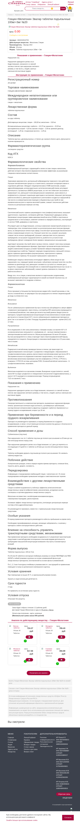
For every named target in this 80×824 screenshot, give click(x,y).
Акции (10, 744)
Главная (10, 14)
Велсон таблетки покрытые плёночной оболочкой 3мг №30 (16, 627)
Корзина (27, 740)
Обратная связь (64, 794)
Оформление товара (31, 742)
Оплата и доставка (30, 749)
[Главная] (14, 2)
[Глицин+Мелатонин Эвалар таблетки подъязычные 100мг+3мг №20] (34, 27)
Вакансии (11, 747)
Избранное (42, 4)
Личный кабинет (30, 737)
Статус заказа (31, 4)
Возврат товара (29, 744)
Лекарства (11, 752)
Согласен (67, 817)
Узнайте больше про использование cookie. (22, 820)
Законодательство (46, 746)
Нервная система (20, 14)
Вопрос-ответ (29, 752)
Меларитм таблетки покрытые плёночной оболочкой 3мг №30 (49, 627)
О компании (12, 740)
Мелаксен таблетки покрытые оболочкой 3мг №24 (16, 649)
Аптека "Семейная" (33, 2)
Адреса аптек (47, 2)
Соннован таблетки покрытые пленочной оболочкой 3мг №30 (49, 649)
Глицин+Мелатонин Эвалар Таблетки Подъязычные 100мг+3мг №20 (48, 14)
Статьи (10, 742)
